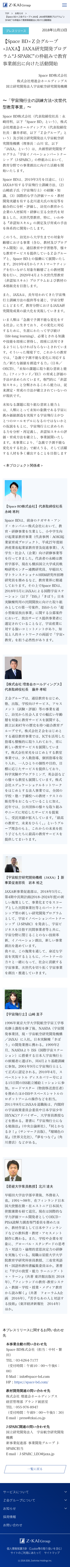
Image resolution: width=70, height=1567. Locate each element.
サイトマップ (51, 1553)
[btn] (35, 1492)
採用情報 (9, 1516)
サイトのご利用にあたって (26, 1553)
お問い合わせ (12, 1525)
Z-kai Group (17, 5)
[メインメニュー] (64, 5)
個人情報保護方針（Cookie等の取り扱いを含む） (35, 1548)
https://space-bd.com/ (31, 1382)
